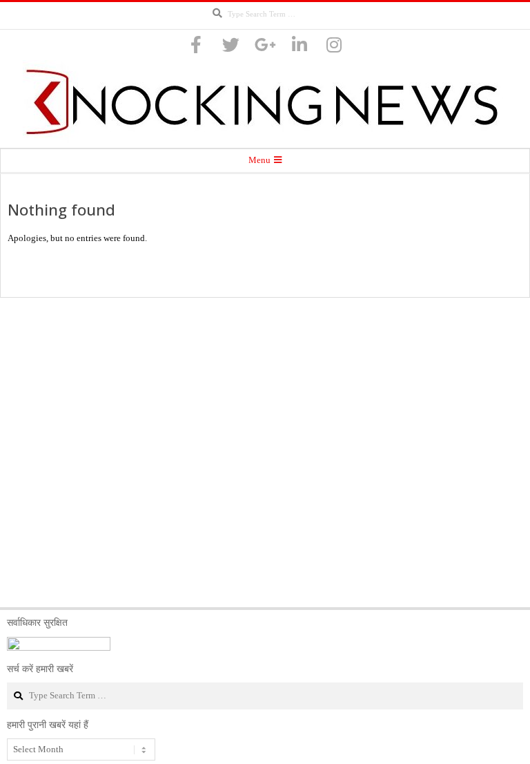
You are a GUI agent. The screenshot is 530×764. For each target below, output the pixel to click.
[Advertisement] (265, 452)
